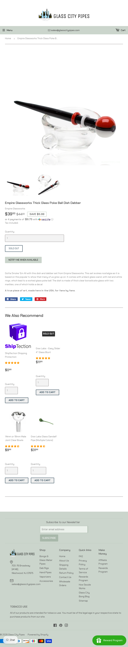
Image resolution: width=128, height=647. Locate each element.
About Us (64, 560)
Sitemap (83, 600)
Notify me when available (23, 259)
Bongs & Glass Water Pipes (46, 560)
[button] (64, 219)
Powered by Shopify (38, 634)
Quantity (9, 231)
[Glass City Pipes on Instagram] (66, 625)
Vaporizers (45, 576)
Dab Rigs (44, 568)
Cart (123, 30)
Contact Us (65, 577)
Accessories (46, 580)
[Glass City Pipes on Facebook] (55, 625)
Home (8, 38)
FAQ (81, 556)
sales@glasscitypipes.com (26, 584)
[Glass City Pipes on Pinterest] (60, 625)
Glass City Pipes (16, 634)
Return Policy (66, 572)
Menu (9, 30)
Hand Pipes (46, 572)
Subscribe (49, 538)
